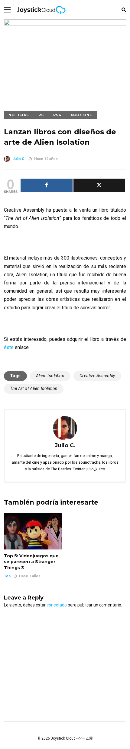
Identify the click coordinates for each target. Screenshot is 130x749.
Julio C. (19, 159)
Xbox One (81, 115)
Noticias (18, 115)
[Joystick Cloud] (41, 18)
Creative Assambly (97, 375)
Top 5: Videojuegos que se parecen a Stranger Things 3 (31, 561)
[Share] (47, 185)
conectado (57, 605)
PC (41, 115)
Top (7, 576)
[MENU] (7, 9)
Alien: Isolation (50, 375)
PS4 (57, 115)
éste (9, 347)
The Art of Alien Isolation (33, 388)
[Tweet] (99, 185)
